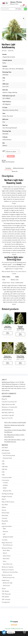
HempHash (5, 521)
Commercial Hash (7, 477)
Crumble (5, 482)
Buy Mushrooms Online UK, (13, 610)
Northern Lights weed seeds (18, 216)
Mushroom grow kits (9, 577)
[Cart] (24, 632)
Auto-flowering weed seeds (18, 186)
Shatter (4, 588)
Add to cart (11, 156)
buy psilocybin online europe (8, 613)
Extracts (4, 510)
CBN (3, 475)
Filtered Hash (5, 513)
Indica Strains (6, 556)
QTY (3, 151)
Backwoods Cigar (7, 583)
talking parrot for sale (19, 613)
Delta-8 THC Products (8, 502)
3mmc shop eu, (7, 616)
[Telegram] (4, 632)
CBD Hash (5, 466)
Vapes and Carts (6, 418)
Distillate (5, 485)
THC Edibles (5, 596)
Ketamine (5, 531)
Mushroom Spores (7, 575)
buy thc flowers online (9, 612)
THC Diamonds (6, 594)
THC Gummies (6, 599)
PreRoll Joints (5, 580)
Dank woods (6, 585)
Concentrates (5, 480)
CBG (3, 472)
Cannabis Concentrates (8, 401)
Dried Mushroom (8, 545)
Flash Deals (5, 515)
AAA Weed (5, 447)
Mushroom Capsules (7, 567)
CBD (3, 464)
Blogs (3, 399)
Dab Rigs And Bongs (7, 494)
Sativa (4, 561)
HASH (4, 488)
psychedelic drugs (7, 415)
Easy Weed (5, 504)
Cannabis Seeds (6, 453)
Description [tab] (8, 168)
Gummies (4, 518)
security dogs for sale (6, 617)
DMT (4, 529)
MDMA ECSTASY (8, 537)
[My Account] (21, 6)
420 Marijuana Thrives (13, 2)
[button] (26, 6)
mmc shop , (13, 616)
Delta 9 (4, 499)
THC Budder (5, 591)
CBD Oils (4, 469)
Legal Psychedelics (7, 526)
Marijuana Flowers (7, 548)
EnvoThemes (17, 633)
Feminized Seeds (7, 458)
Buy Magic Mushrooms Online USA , (9, 609)
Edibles (4, 507)
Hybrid (4, 523)
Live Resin (4, 540)
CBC (3, 461)
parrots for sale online (19, 612)
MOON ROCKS (6, 410)
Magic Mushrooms (7, 404)
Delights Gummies (7, 496)
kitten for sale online (9, 615)
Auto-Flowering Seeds (10, 161)
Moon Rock (6, 558)
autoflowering (8, 262)
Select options (7, 333)
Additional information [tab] (18, 168)
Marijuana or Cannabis (8, 407)
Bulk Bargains (5, 450)
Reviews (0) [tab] (14, 171)
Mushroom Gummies (8, 569)
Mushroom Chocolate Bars (10, 572)
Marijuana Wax (7, 490)
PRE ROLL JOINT (7, 412)
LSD (4, 534)
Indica (18, 197)
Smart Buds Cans (7, 564)
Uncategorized (6, 602)
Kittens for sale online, (21, 616)
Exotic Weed (6, 550)
